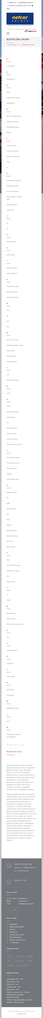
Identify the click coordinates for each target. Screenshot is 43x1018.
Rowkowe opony (11, 536)
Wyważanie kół (11, 613)
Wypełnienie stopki (12, 708)
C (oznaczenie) (11, 145)
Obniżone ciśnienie (12, 412)
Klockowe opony (11, 292)
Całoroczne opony (12, 151)
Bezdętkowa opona (12, 127)
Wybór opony (10, 619)
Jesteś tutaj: (9, 43)
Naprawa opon (11, 356)
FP (7, 229)
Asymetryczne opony (13, 98)
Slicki (8, 560)
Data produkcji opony (13, 180)
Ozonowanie (10, 66)
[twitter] (14, 910)
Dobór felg (10, 210)
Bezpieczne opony (12, 122)
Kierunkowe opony (12, 286)
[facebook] (30, 5)
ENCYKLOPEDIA (12, 45)
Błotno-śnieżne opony (13, 116)
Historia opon (10, 255)
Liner (8, 721)
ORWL (8, 406)
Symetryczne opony (12, 571)
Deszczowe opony (12, 191)
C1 (7, 167)
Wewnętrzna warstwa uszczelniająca (13, 735)
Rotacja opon (10, 547)
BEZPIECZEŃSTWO (23, 965)
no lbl (8, 393)
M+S (8, 321)
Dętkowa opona (11, 205)
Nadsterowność (11, 362)
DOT (8, 637)
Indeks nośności (11, 268)
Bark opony (10, 690)
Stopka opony (11, 582)
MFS (7, 310)
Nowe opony (10, 351)
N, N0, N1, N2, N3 (12, 340)
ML (7, 316)
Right (8, 503)
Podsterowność (11, 468)
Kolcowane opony (12, 297)
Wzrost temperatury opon (14, 624)
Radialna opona (11, 492)
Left (7, 375)
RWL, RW (9, 541)
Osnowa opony (11, 433)
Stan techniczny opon (13, 565)
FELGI (9, 961)
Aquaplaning (10, 103)
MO (7, 327)
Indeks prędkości (11, 273)
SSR (7, 576)
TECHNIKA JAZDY (20, 961)
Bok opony (10, 695)
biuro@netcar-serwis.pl (26, 2)
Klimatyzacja (10, 79)
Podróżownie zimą (12, 479)
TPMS (8, 600)
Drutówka (9, 663)
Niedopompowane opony (14, 345)
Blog (8, 8)
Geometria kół (11, 242)
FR (7, 223)
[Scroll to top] (39, 1014)
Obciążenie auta (11, 428)
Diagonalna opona (12, 186)
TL (7, 595)
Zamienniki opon (11, 650)
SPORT (30, 961)
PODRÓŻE (29, 956)
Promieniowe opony (13, 457)
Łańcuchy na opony (12, 380)
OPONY (10, 956)
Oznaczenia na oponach (14, 444)
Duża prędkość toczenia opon (14, 198)
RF (7, 498)
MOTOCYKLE (19, 956)
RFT (7, 514)
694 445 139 (12, 2)
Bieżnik (8, 132)
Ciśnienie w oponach (13, 156)
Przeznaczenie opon (13, 463)
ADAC (8, 92)
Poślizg (8, 474)
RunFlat (8, 525)
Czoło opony (10, 676)
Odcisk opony (10, 417)
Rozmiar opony (11, 530)
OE (7, 423)
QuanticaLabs (21, 1014)
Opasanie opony (11, 439)
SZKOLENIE (11, 965)
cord (7, 162)
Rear (8, 519)
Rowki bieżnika (11, 509)
